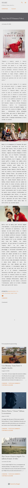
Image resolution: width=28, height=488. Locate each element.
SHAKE (4, 2)
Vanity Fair (14, 293)
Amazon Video (12, 291)
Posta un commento (14, 383)
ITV (17, 291)
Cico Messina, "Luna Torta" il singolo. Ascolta (12, 366)
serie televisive (6, 293)
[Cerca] (22, 2)
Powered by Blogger (15, 484)
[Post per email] (2, 296)
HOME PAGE (5, 8)
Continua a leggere (7, 385)
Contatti (13, 8)
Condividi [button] (4, 298)
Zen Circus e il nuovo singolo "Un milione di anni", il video (13, 457)
